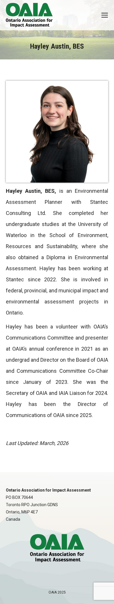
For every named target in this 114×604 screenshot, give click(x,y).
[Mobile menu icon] (104, 15)
